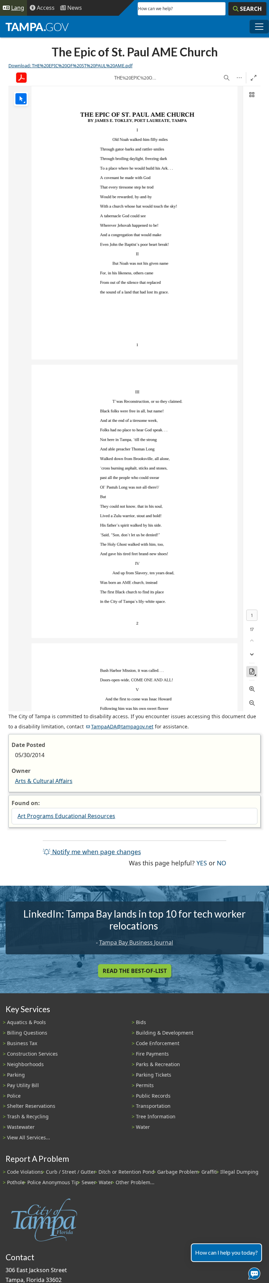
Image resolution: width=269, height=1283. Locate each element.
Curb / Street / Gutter (71, 1171)
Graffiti (209, 1171)
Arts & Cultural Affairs (44, 781)
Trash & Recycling (28, 1116)
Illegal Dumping (239, 1171)
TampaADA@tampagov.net (122, 726)
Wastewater (21, 1127)
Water (143, 1127)
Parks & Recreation (158, 1064)
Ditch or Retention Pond (126, 1171)
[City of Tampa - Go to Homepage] (37, 27)
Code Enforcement (157, 1043)
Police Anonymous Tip (53, 1182)
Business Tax (22, 1043)
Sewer (89, 1182)
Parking (16, 1074)
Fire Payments (152, 1053)
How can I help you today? (226, 1252)
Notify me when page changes (95, 852)
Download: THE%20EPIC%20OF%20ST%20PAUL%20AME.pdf (70, 65)
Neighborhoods (25, 1064)
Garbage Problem (178, 1171)
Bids (141, 1022)
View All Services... (28, 1137)
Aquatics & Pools (26, 1022)
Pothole (16, 1182)
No (221, 862)
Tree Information (155, 1116)
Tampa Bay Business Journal (136, 942)
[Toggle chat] (253, 1272)
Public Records (153, 1095)
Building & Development (164, 1032)
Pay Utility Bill (23, 1085)
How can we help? (155, 9)
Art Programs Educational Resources (66, 816)
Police (14, 1095)
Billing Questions (27, 1032)
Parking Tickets (153, 1074)
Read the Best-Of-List (135, 971)
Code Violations (25, 1171)
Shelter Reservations (31, 1106)
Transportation (153, 1106)
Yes (201, 862)
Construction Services (32, 1053)
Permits (145, 1085)
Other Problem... (135, 1182)
